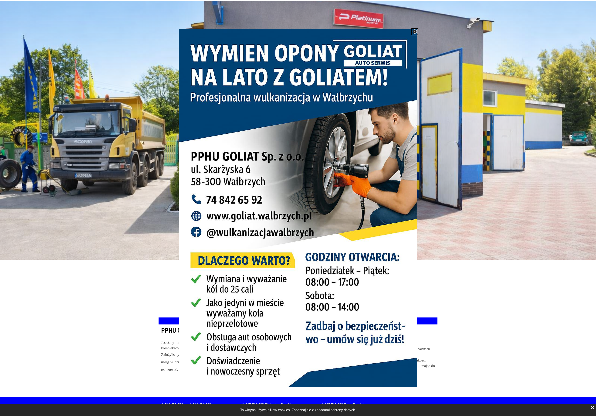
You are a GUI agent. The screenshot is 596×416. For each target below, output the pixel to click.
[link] (298, 208)
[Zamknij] (414, 31)
